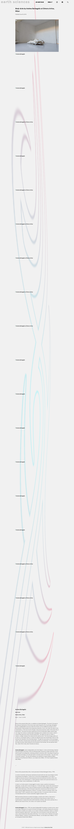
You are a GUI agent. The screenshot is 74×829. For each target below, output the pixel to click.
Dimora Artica (18, 714)
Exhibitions (40, 2)
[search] (67, 2)
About (50, 2)
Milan (23, 714)
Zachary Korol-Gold (48, 827)
